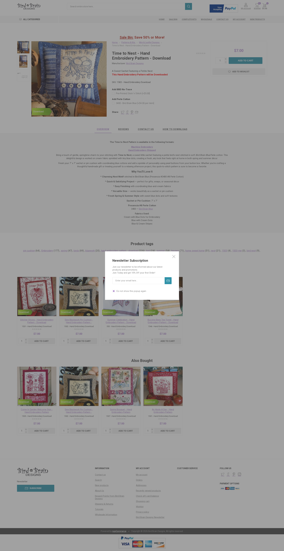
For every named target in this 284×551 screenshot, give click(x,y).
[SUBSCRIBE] (168, 280)
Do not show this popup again (131, 291)
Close (173, 256)
